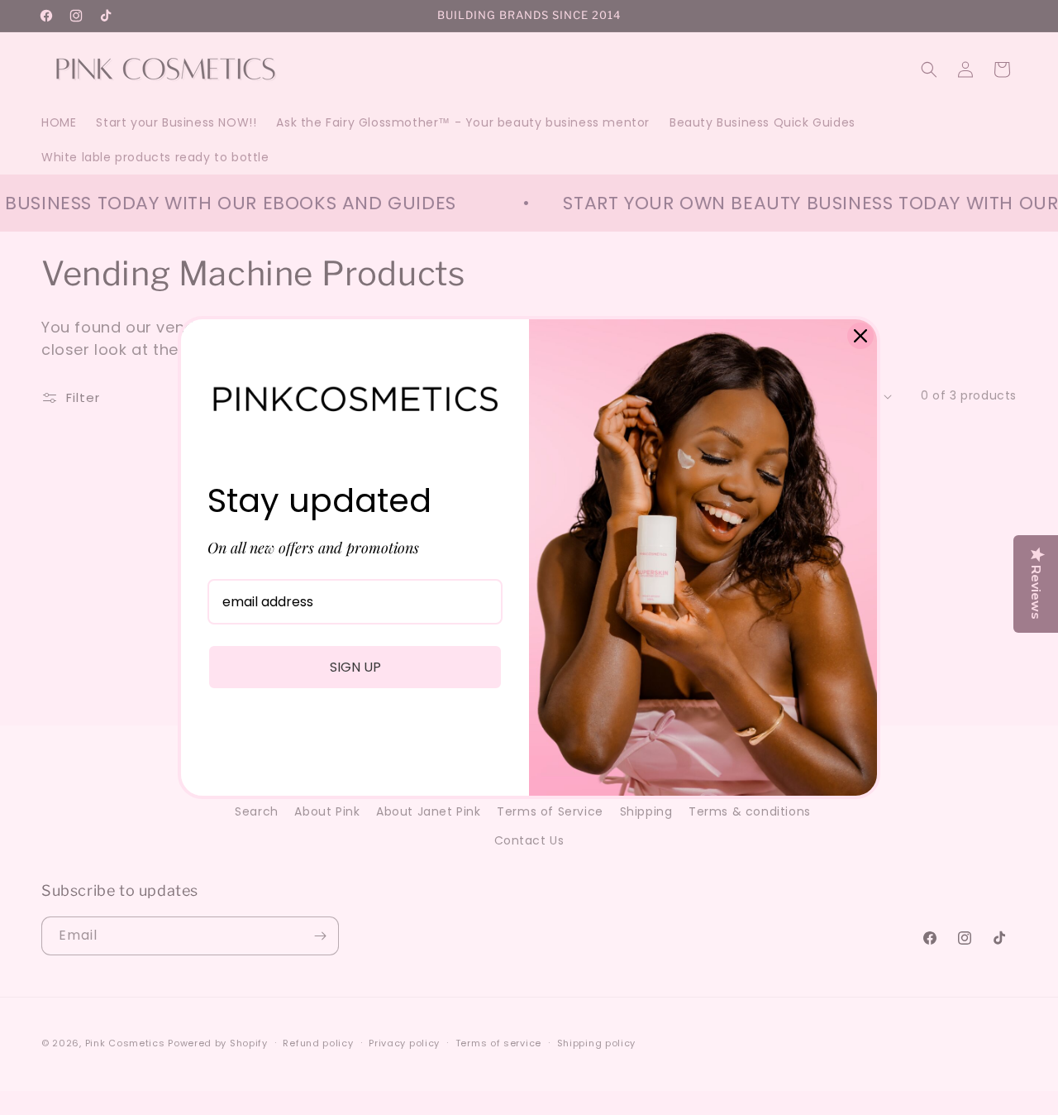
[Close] (860, 336)
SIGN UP (355, 667)
